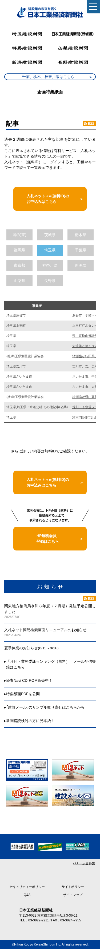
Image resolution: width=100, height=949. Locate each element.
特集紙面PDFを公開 (23, 694)
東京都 (19, 265)
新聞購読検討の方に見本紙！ (30, 721)
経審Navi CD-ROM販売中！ (29, 680)
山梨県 (19, 280)
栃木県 (80, 235)
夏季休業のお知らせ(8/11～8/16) (31, 648)
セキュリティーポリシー (27, 887)
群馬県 (19, 250)
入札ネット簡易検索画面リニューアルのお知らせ (45, 630)
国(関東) (19, 235)
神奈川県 (49, 265)
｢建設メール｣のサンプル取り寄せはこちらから (45, 707)
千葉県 (80, 250)
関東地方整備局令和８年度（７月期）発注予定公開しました (50, 609)
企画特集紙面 (50, 92)
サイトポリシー (73, 887)
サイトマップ (72, 895)
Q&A (27, 895)
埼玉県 (49, 250)
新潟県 (80, 265)
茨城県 (49, 235)
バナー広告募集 (84, 863)
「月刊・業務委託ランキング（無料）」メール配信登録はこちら (51, 664)
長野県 (49, 280)
